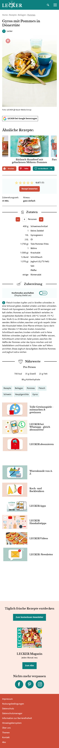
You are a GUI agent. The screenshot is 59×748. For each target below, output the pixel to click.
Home (5, 15)
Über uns (6, 728)
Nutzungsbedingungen (13, 704)
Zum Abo (29, 665)
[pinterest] (29, 684)
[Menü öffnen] (55, 5)
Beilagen (22, 15)
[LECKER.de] (12, 5)
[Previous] (4, 146)
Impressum (7, 699)
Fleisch (42, 388)
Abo (4, 742)
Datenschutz (8, 709)
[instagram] (40, 684)
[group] (29, 149)
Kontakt (6, 737)
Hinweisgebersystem (12, 723)
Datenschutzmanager (12, 713)
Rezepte (13, 15)
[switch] (43, 293)
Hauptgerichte (22, 394)
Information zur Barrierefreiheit (17, 718)
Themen (6, 733)
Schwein (7, 394)
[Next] (54, 146)
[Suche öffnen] (48, 5)
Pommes (31, 15)
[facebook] (19, 684)
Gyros (35, 394)
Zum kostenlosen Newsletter (29, 617)
